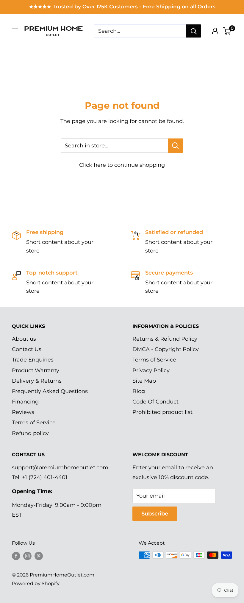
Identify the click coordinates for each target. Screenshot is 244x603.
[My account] (215, 31)
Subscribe (154, 513)
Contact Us (26, 349)
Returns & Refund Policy (164, 339)
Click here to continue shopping (122, 165)
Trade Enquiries (33, 359)
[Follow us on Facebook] (16, 555)
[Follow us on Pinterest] (39, 555)
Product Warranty (35, 370)
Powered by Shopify (36, 583)
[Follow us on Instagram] (27, 555)
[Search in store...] (175, 145)
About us (24, 339)
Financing (25, 401)
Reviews (23, 412)
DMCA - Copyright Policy (165, 349)
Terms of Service (34, 422)
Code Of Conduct (155, 401)
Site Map (144, 381)
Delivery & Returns (37, 381)
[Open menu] (15, 31)
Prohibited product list (162, 412)
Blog (138, 391)
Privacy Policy (151, 370)
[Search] (193, 31)
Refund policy (30, 433)
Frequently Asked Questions (50, 391)
